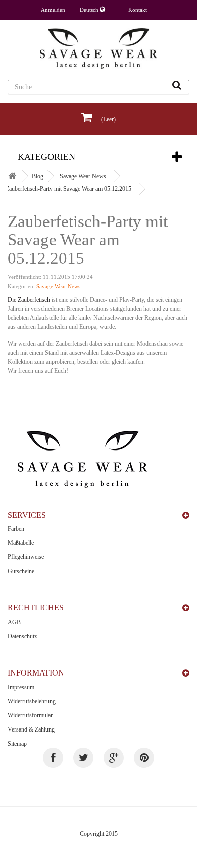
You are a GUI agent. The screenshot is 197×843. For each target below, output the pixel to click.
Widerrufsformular (30, 715)
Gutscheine (21, 571)
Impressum (21, 687)
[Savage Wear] (98, 48)
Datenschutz (22, 636)
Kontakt (137, 10)
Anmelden (53, 10)
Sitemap (17, 743)
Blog (37, 176)
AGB (14, 622)
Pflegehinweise (26, 556)
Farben (16, 528)
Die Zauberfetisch (29, 299)
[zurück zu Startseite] (12, 176)
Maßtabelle (21, 542)
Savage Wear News (83, 176)
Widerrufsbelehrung (32, 701)
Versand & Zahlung (31, 729)
